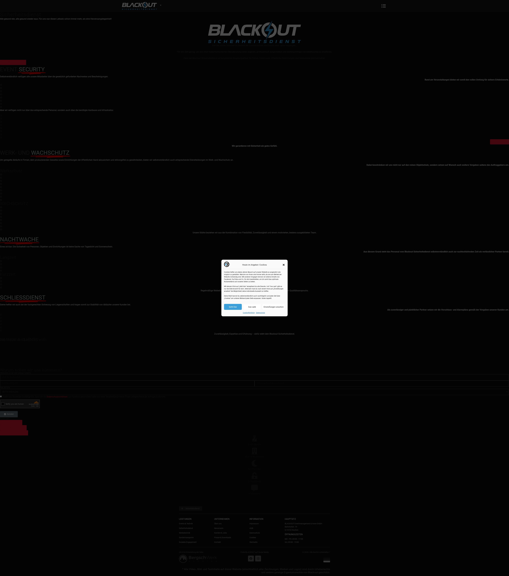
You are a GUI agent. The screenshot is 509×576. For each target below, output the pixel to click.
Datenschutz (260, 313)
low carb (252, 307)
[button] (283, 265)
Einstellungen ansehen (274, 307)
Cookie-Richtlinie (249, 313)
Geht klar (233, 307)
